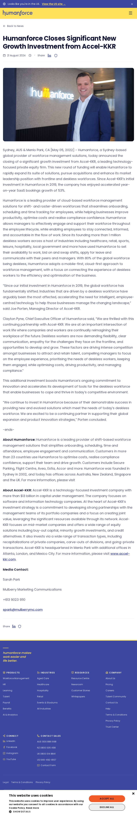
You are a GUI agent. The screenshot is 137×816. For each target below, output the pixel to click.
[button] (47, 811)
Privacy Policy (43, 782)
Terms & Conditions (22, 782)
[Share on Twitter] (56, 55)
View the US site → (54, 4)
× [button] (133, 793)
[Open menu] (130, 13)
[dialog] (68, 803)
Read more (32, 807)
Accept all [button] (107, 798)
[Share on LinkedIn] (49, 55)
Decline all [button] (107, 807)
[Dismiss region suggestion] (132, 3)
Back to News (15, 26)
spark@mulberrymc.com (23, 609)
